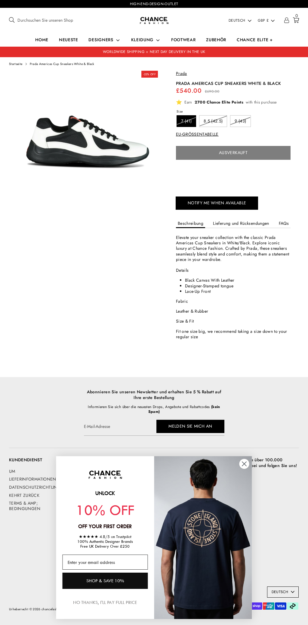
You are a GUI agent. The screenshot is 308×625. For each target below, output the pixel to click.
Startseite (16, 64)
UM (12, 471)
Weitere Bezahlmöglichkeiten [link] (233, 185)
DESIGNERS (101, 40)
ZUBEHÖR (216, 40)
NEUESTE (68, 40)
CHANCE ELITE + (255, 40)
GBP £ (263, 20)
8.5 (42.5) (213, 121)
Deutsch (237, 20)
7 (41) (186, 121)
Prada (181, 73)
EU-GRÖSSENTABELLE (197, 134)
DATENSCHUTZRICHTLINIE (35, 487)
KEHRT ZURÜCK (24, 495)
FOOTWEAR (183, 40)
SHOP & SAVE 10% (105, 580)
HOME (41, 40)
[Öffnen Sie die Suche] (11, 20)
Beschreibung (190, 223)
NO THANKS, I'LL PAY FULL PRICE (105, 602)
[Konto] (286, 20)
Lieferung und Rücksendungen (241, 223)
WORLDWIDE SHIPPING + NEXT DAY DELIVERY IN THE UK (154, 51)
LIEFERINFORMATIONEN (32, 479)
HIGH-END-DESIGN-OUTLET (154, 4)
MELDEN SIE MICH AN (190, 426)
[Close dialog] (244, 464)
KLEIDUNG (143, 40)
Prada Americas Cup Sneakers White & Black (62, 64)
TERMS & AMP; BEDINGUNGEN (25, 506)
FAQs (284, 223)
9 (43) (240, 121)
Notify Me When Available (217, 203)
